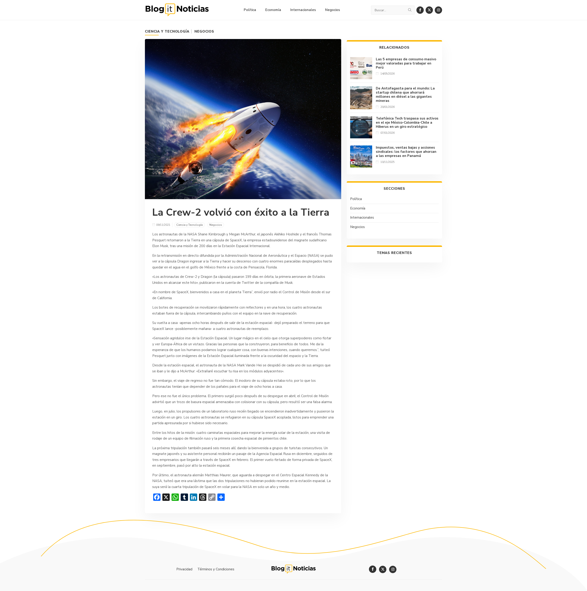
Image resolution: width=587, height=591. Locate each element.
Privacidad (184, 569)
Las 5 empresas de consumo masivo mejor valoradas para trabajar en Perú (406, 63)
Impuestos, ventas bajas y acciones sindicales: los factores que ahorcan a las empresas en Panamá (406, 151)
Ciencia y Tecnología (167, 31)
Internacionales (362, 217)
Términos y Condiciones (215, 569)
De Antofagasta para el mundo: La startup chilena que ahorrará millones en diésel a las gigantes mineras (405, 94)
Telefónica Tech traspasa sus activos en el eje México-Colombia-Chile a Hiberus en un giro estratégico (407, 122)
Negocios (204, 31)
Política (356, 199)
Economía (357, 208)
